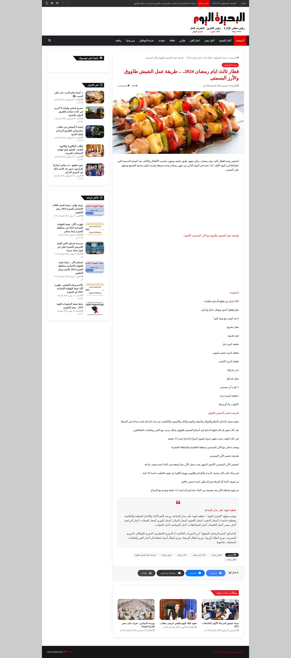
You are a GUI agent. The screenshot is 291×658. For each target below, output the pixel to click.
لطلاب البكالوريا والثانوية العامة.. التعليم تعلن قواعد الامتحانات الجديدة (164, 3)
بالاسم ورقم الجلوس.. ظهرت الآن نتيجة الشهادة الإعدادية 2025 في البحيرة (68, 288)
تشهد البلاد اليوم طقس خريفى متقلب (178, 623)
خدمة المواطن (146, 40)
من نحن (240, 652)
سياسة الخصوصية (228, 652)
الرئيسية (240, 40)
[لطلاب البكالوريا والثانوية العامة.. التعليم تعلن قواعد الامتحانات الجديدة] (95, 150)
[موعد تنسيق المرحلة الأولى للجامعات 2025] (220, 609)
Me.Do (70, 652)
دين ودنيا (130, 40)
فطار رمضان (231, 559)
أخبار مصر (209, 40)
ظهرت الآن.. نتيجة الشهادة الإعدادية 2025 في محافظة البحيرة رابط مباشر (70, 228)
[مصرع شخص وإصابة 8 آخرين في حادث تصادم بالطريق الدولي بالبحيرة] (95, 112)
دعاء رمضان (182, 555)
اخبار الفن (195, 40)
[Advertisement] (178, 208)
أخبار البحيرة (225, 40)
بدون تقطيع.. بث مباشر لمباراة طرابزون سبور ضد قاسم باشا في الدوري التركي (68, 169)
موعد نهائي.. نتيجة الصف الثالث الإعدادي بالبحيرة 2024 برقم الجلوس (67, 209)
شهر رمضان (166, 555)
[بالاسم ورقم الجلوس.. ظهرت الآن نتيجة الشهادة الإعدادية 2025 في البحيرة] (95, 289)
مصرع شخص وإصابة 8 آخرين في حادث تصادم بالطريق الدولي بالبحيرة (68, 111)
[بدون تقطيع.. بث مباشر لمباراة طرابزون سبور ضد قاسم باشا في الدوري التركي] (95, 169)
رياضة (119, 40)
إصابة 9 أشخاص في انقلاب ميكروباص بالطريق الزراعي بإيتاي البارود (69, 130)
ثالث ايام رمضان (199, 555)
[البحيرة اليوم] (209, 21)
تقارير (182, 40)
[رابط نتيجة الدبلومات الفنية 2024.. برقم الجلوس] (95, 308)
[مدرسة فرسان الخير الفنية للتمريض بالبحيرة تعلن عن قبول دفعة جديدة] (95, 248)
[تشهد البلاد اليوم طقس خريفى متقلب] (178, 609)
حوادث (161, 40)
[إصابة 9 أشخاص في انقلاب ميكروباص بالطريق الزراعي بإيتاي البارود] (95, 131)
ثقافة (172, 40)
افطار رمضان (217, 555)
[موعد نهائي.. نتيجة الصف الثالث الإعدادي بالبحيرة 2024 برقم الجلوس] (95, 209)
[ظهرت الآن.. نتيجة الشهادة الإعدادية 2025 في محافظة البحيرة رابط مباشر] (95, 229)
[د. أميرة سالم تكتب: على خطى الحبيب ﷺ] (95, 97)
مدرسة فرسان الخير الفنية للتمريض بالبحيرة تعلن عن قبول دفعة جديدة (70, 247)
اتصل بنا (216, 652)
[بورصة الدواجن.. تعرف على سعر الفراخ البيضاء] (136, 609)
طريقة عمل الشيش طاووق (145, 555)
